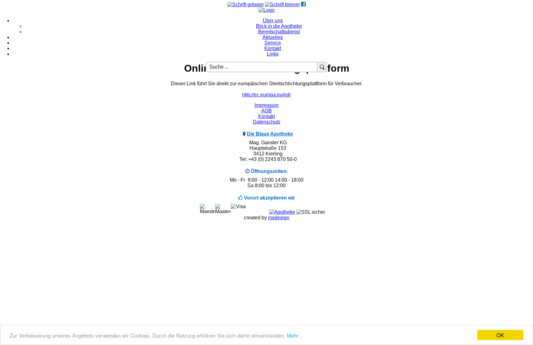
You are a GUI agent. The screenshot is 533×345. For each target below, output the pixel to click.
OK (500, 335)
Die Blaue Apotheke (270, 134)
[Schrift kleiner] (282, 4)
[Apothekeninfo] (282, 212)
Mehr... (295, 335)
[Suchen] (322, 67)
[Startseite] (266, 10)
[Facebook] (303, 4)
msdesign (278, 217)
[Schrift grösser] (245, 4)
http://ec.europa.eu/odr (266, 94)
